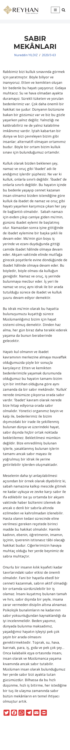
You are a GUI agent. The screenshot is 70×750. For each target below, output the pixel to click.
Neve (24, 740)
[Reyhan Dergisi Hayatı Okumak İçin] (21, 10)
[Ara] (63, 10)
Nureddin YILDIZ (26, 55)
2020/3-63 (49, 55)
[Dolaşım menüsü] (55, 10)
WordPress (41, 740)
